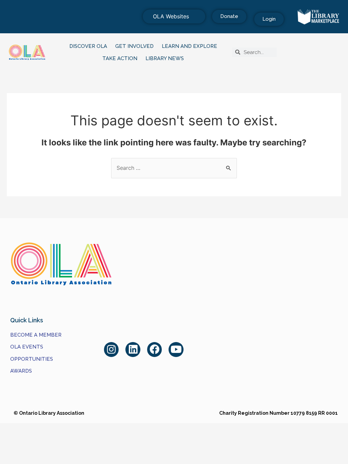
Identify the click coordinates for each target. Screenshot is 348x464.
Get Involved (134, 46)
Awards (21, 371)
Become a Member (36, 335)
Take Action (119, 58)
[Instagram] (111, 349)
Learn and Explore (189, 46)
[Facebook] (154, 349)
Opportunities (31, 359)
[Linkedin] (132, 349)
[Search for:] (174, 167)
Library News (164, 58)
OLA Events (26, 347)
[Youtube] (176, 349)
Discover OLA (88, 46)
